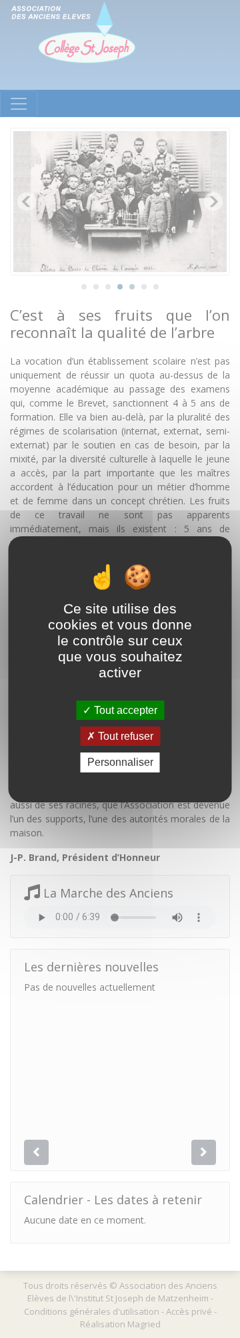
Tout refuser (124, 736)
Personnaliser (120, 762)
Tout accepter (124, 710)
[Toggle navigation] (18, 103)
